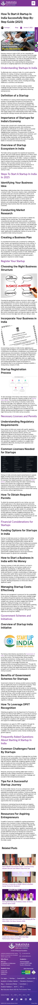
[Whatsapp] (17, 999)
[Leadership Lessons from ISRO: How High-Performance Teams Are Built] (19, 929)
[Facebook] (30, 999)
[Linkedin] (8, 999)
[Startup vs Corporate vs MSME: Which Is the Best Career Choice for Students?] (19, 877)
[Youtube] (21, 999)
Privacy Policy (34, 1003)
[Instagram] (26, 999)
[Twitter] (12, 999)
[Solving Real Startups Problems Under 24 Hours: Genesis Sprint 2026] (19, 894)
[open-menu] (33, 3)
